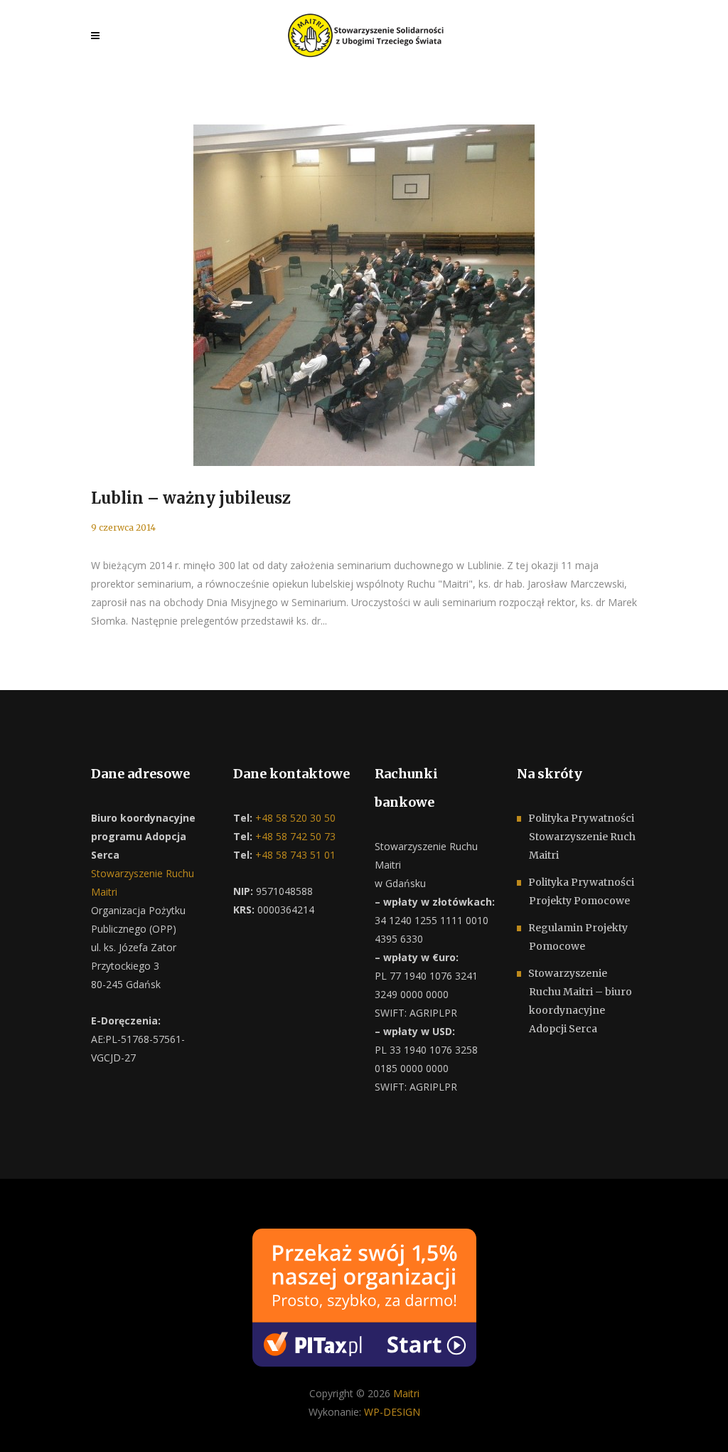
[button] (28, 1423)
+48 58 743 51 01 (294, 855)
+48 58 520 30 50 (294, 818)
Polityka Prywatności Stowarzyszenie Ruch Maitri (582, 837)
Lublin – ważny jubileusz (191, 498)
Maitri (406, 1393)
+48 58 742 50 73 (294, 836)
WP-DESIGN (392, 1412)
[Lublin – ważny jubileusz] (364, 295)
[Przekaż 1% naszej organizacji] (364, 1296)
